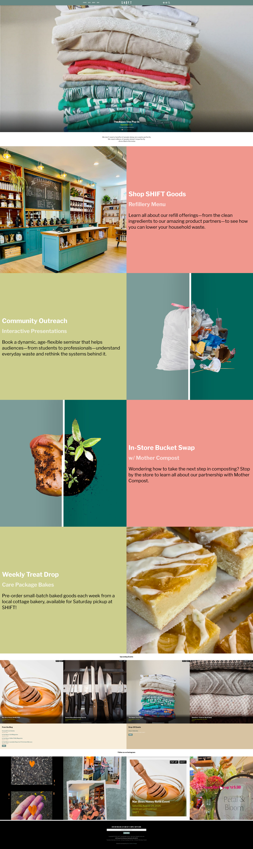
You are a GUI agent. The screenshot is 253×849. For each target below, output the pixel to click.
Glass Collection (133, 731)
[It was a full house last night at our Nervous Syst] (94, 788)
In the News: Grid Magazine (10, 734)
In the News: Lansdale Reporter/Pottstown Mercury (17, 742)
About (93, 3)
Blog (89, 3)
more (4, 746)
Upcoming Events (126, 657)
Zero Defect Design (132, 843)
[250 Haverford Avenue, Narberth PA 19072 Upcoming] (221, 788)
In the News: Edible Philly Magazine (12, 738)
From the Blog (7, 727)
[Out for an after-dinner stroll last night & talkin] (31, 788)
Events (85, 3)
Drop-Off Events (134, 727)
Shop (98, 3)
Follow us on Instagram (126, 752)
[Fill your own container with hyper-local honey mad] (158, 788)
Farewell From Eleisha (8, 731)
